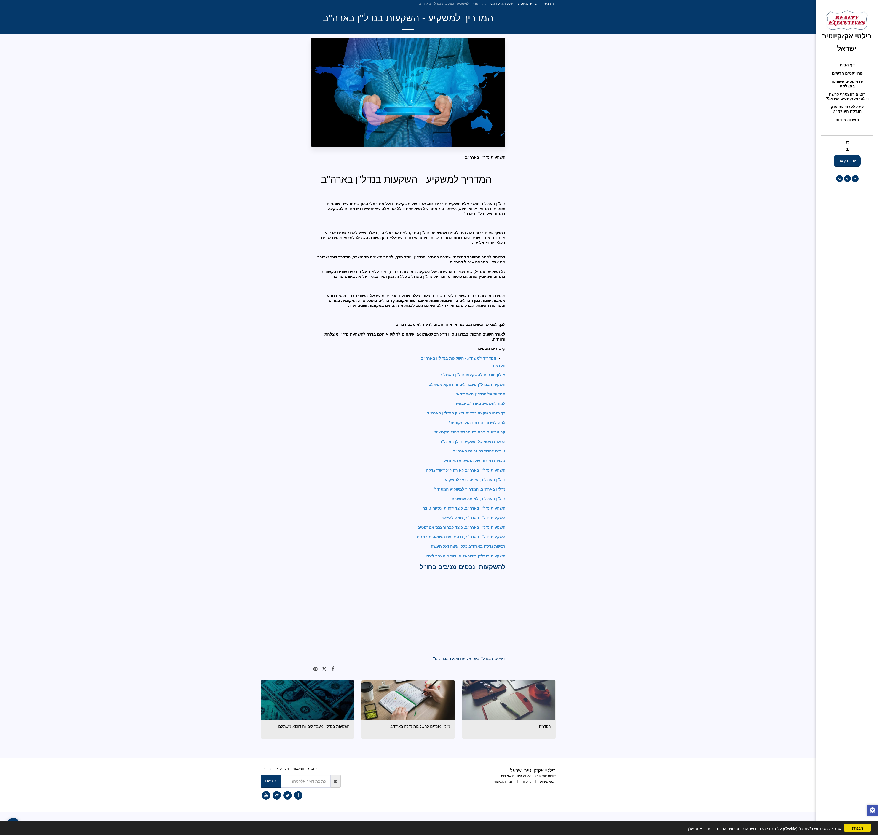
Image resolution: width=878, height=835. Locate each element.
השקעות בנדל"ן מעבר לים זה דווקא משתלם (466, 384)
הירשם (270, 781)
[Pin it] (315, 669)
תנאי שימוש (548, 781)
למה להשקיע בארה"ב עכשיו (480, 403)
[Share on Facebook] (333, 669)
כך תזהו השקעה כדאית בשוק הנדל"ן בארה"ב (465, 413)
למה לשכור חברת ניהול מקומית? (476, 422)
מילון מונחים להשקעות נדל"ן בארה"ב (472, 375)
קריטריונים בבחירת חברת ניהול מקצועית (469, 432)
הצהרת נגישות (503, 781)
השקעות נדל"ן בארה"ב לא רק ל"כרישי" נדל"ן (465, 470)
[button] (847, 142)
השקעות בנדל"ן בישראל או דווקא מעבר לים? (469, 658)
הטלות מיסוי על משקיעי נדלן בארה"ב (472, 441)
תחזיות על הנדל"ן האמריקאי (480, 394)
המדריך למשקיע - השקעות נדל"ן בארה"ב (512, 3)
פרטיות (526, 781)
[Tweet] (324, 669)
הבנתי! (857, 828)
